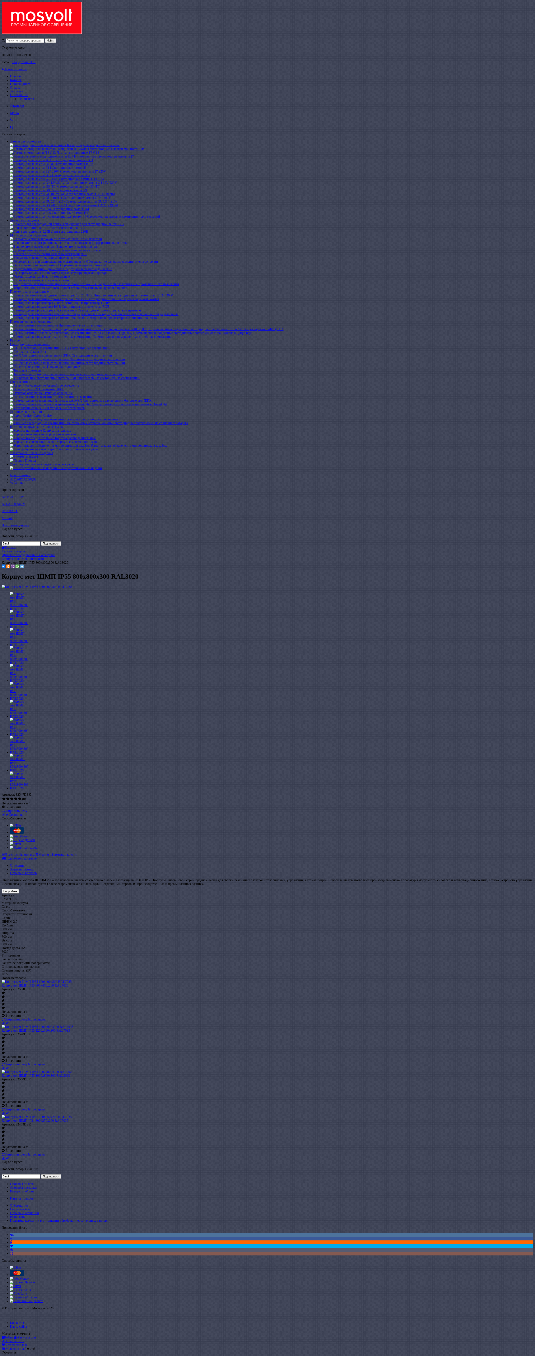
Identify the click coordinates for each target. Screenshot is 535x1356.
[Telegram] (22, 566)
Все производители (15, 525)
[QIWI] (15, 844)
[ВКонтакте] (3, 566)
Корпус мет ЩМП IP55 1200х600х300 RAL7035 (36, 1030)
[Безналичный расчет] (26, 1301)
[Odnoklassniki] (11, 1242)
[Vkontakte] (12, 1234)
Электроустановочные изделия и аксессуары (42, 464)
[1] (3, 799)
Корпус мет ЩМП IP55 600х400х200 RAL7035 (35, 985)
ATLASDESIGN (13, 504)
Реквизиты (26, 99)
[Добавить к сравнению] (5, 1023)
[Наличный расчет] (24, 847)
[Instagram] (11, 1253)
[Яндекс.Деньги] (22, 840)
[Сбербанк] (18, 1293)
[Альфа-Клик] (20, 1290)
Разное (15, 340)
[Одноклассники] (8, 566)
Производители (21, 84)
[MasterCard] (17, 832)
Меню (14, 113)
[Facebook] (11, 1238)
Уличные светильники (26, 411)
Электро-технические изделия (31, 453)
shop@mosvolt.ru (24, 62)
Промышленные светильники (31, 321)
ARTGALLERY (13, 497)
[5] (19, 799)
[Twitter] (11, 1246)
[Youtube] (11, 1249)
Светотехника (20, 381)
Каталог (16, 80)
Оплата (15, 87)
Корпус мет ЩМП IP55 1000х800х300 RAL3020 (36, 1075)
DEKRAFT (10, 511)
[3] (11, 799)
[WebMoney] (19, 836)
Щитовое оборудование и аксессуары (37, 426)
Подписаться (51, 543)
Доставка (16, 91)
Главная (15, 76)
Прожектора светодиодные (29, 291)
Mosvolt (7, 518)
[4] (15, 799)
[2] (7, 799)
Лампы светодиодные (25, 141)
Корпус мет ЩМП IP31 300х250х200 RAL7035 (35, 1120)
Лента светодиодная (24, 220)
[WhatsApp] (17, 566)
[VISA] (15, 825)
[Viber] (13, 566)
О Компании (19, 95)
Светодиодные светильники (30, 344)
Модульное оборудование (28, 235)
